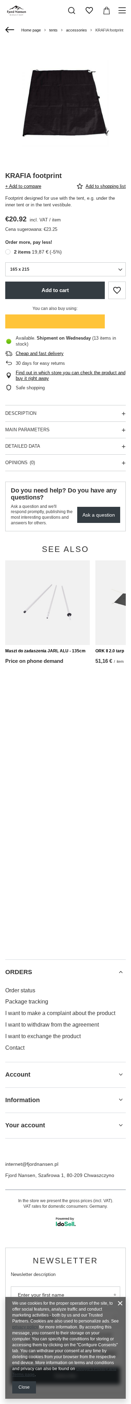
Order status (20, 990)
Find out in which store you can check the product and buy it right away (70, 375)
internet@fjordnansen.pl (31, 1164)
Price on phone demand (34, 661)
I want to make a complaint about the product (60, 1013)
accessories (76, 30)
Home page (31, 30)
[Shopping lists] (89, 10)
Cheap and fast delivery (40, 353)
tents (53, 30)
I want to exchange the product (43, 1036)
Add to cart (55, 290)
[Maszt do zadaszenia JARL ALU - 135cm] (47, 602)
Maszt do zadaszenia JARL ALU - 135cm (45, 650)
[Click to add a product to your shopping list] (117, 290)
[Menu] (123, 10)
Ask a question (98, 515)
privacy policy (25, 1327)
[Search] (71, 10)
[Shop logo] (16, 10)
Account (17, 1074)
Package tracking (26, 1002)
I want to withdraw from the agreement (52, 1025)
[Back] (10, 30)
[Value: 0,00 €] (106, 10)
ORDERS (18, 972)
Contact (14, 1048)
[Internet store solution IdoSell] (66, 1222)
